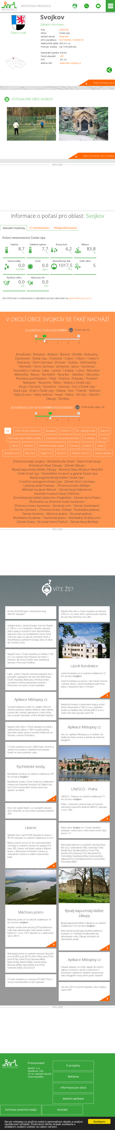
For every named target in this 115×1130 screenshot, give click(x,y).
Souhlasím (99, 1121)
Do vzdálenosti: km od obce (46, 330)
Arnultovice (23, 354)
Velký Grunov (22, 395)
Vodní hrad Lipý (28, 473)
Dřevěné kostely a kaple (51, 445)
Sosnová (63, 387)
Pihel (53, 378)
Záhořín (94, 395)
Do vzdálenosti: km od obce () (42, 407)
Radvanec (29, 382)
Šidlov (57, 382)
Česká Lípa (39, 358)
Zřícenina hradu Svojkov (29, 461)
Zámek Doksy (26, 522)
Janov (75, 366)
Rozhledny (89, 438)
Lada (45, 370)
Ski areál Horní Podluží (52, 522)
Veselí (59, 395)
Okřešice (78, 374)
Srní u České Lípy (83, 387)
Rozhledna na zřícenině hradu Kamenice (56, 502)
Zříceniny (28, 445)
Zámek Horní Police (87, 498)
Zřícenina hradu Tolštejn (55, 510)
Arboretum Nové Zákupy (45, 465)
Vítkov (69, 395)
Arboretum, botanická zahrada (62, 438)
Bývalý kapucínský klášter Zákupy (34, 469)
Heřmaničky (88, 362)
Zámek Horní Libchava (79, 481)
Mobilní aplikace (73, 1098)
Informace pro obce (73, 1087)
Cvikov (69, 358)
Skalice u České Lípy (77, 382)
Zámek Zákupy (74, 465)
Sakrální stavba (103, 453)
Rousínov (45, 382)
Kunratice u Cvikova (27, 370)
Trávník (81, 391)
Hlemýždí (25, 366)
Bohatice (39, 354)
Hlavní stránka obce (103, 82)
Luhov (80, 370)
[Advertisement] (57, 188)
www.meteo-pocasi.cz (80, 298)
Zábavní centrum (81, 453)
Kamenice (88, 366)
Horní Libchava (44, 366)
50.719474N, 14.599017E (71, 39)
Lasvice (56, 370)
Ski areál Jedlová (80, 514)
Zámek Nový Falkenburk (75, 490)
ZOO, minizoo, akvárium (27, 430)
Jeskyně (87, 445)
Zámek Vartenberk (86, 506)
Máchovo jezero (56, 514)
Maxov (35, 374)
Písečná (64, 378)
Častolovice (22, 358)
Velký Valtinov (43, 395)
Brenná (65, 354)
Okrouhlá (92, 374)
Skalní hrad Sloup (88, 461)
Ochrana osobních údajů (21, 1109)
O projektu (73, 1065)
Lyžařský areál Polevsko (39, 486)
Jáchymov (62, 366)
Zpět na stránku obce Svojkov (98, 155)
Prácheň (91, 378)
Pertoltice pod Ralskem (31, 378)
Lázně (100, 445)
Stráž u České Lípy (41, 391)
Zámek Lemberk (25, 510)
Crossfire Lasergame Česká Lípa (40, 481)
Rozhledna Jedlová (86, 510)
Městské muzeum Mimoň (39, 490)
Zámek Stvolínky (33, 514)
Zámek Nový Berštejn (84, 522)
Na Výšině (48, 374)
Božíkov (52, 354)
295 (61, 56)
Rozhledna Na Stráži (60, 461)
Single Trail (46, 453)
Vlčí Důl (81, 395)
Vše (8, 430)
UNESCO (66, 430)
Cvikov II (93, 358)
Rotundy (73, 445)
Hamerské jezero (54, 518)
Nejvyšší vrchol (12, 453)
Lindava (68, 370)
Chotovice (55, 358)
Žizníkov (63, 399)
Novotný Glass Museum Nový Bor (81, 469)
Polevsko (77, 378)
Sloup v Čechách (30, 387)
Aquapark (50, 430)
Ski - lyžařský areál (85, 430)
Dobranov (23, 362)
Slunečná (49, 387)
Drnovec (60, 362)
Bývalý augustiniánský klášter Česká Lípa (57, 477)
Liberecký (63, 29)
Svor (71, 391)
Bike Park (30, 453)
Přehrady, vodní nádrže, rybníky (24, 438)
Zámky (15, 445)
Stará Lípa (20, 391)
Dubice (73, 362)
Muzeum (61, 453)
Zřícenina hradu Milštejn (73, 486)
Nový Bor (64, 36)
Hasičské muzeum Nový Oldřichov (56, 494)
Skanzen (104, 430)
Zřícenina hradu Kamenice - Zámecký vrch (42, 506)
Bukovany (90, 354)
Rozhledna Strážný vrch (84, 518)
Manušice (93, 370)
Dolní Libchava (42, 362)
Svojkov (52, 17)
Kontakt (62, 1109)
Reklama (73, 1076)
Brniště (77, 354)
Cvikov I (80, 358)
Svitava (60, 391)
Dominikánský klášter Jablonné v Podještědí (42, 498)
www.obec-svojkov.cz (70, 63)
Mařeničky (21, 374)
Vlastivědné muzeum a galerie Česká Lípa (69, 473)
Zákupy (51, 399)
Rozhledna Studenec (27, 518)
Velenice (94, 391)
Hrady (103, 438)
